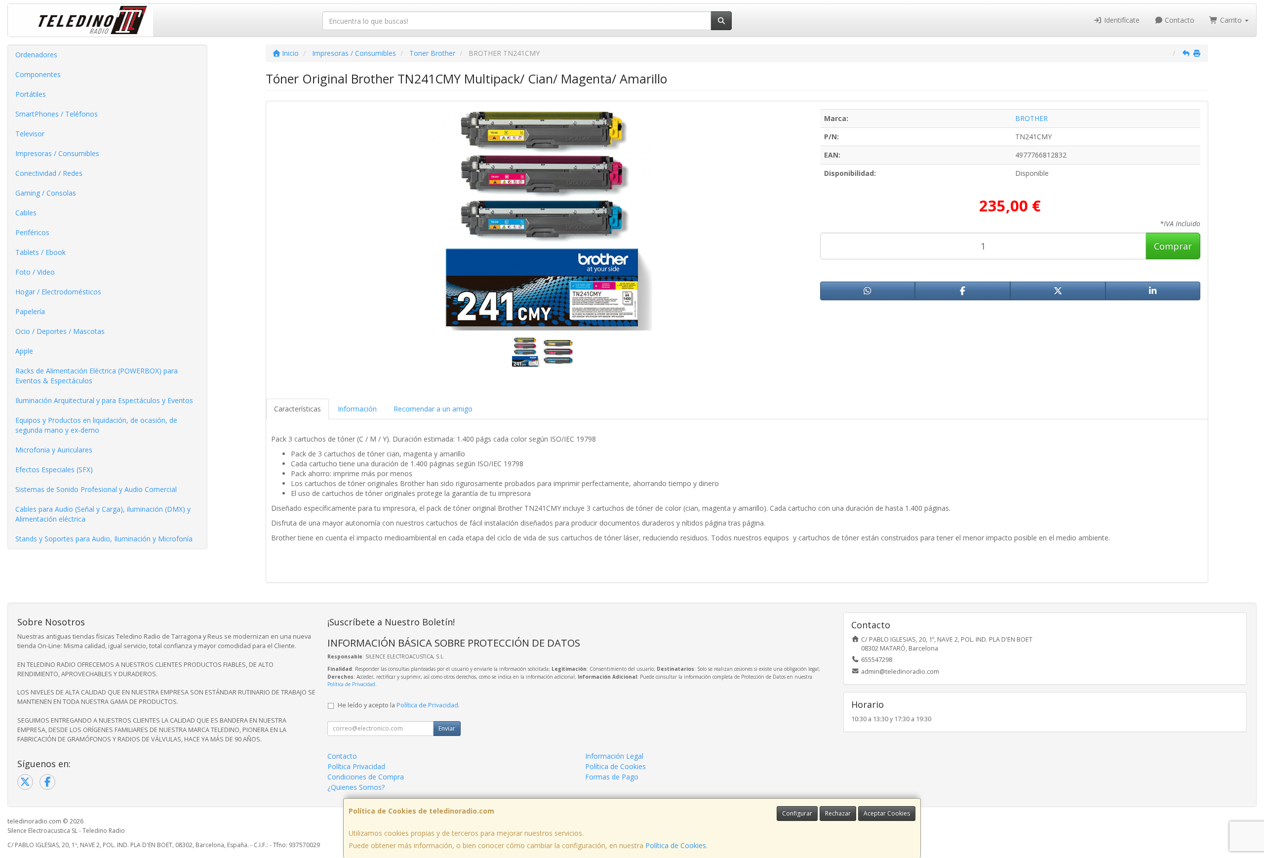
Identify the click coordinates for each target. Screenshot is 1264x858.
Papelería (30, 311)
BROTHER (1031, 118)
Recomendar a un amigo (433, 408)
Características (297, 408)
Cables (26, 212)
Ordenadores (36, 54)
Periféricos (32, 232)
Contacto (1178, 20)
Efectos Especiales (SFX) (54, 469)
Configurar (797, 813)
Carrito (1231, 20)
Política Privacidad (356, 766)
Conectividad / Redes (48, 173)
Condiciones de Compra (365, 776)
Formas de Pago (611, 776)
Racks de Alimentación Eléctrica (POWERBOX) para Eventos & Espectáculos (96, 375)
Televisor (29, 133)
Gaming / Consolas (45, 193)
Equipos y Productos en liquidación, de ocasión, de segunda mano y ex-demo (96, 425)
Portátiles (30, 94)
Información (357, 408)
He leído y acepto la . (399, 705)
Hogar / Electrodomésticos (58, 291)
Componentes (38, 74)
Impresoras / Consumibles (57, 153)
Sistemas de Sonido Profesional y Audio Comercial (96, 489)
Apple (24, 351)
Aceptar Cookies (887, 813)
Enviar (446, 728)
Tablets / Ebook (40, 252)
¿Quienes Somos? (356, 787)
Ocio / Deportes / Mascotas (60, 331)
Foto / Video (35, 272)
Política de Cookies (675, 845)
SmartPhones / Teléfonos (56, 114)
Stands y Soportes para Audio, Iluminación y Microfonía (104, 538)
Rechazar (838, 813)
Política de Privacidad (351, 684)
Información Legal (614, 756)
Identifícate (1121, 20)
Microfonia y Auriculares (53, 449)
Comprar (1173, 246)
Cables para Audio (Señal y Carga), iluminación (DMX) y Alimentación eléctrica (103, 514)
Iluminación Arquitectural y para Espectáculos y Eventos (104, 400)
